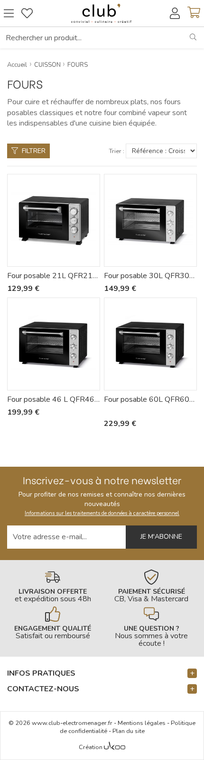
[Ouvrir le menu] (9, 13)
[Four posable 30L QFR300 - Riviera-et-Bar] (150, 220)
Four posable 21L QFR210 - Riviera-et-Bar (53, 276)
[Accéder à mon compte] (175, 13)
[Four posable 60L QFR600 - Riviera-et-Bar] (150, 344)
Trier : (116, 151)
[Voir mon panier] (194, 13)
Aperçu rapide (58, 259)
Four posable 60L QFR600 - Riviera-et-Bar (150, 399)
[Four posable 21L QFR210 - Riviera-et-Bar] (53, 220)
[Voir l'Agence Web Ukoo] (114, 747)
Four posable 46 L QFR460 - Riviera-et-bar (53, 399)
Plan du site (128, 731)
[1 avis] (118, 411)
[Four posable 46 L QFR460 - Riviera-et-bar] (53, 344)
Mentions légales (142, 723)
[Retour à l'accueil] (101, 13)
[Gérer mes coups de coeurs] (27, 13)
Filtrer (34, 150)
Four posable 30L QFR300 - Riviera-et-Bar (150, 276)
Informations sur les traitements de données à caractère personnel (102, 513)
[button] (102, 673)
